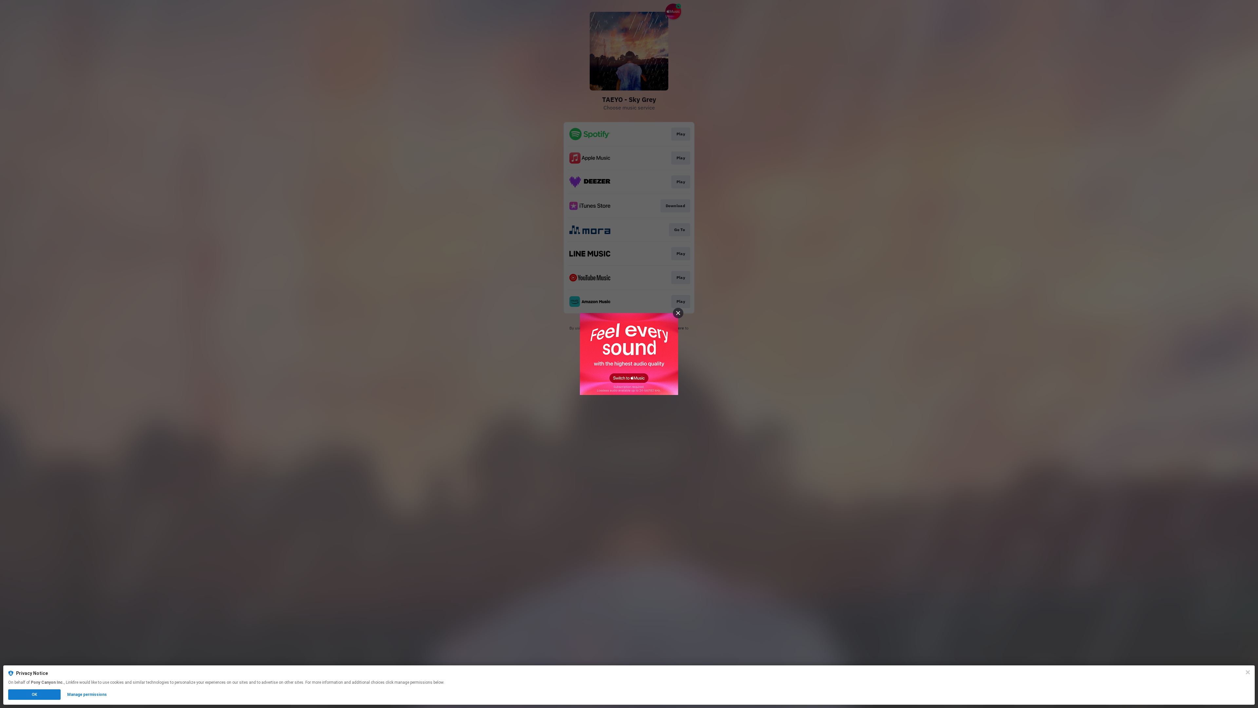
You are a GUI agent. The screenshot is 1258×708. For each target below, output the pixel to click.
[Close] (1248, 672)
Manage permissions (87, 694)
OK (34, 694)
